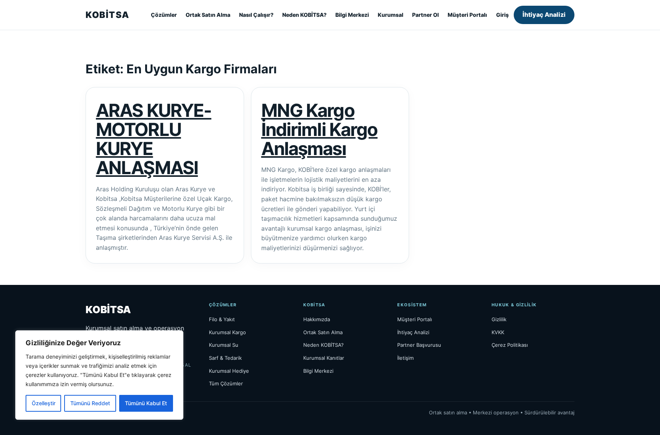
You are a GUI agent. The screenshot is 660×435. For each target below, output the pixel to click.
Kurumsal (390, 14)
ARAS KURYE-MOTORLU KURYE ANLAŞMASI (153, 139)
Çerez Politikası (510, 345)
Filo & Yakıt (222, 319)
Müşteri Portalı (467, 14)
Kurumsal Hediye (229, 371)
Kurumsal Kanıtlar (323, 358)
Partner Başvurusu (419, 345)
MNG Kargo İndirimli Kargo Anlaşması (319, 129)
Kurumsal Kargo (227, 332)
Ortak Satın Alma (208, 14)
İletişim (405, 358)
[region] (99, 375)
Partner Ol (425, 14)
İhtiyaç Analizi (544, 14)
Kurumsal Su (223, 345)
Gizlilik (499, 319)
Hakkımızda (316, 319)
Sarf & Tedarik (225, 358)
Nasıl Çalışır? (256, 14)
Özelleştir (43, 403)
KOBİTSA (107, 15)
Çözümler (164, 14)
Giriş (502, 14)
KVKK (498, 332)
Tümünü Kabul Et (146, 403)
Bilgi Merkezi (352, 14)
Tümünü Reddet (90, 403)
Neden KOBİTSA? (304, 14)
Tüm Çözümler (226, 383)
